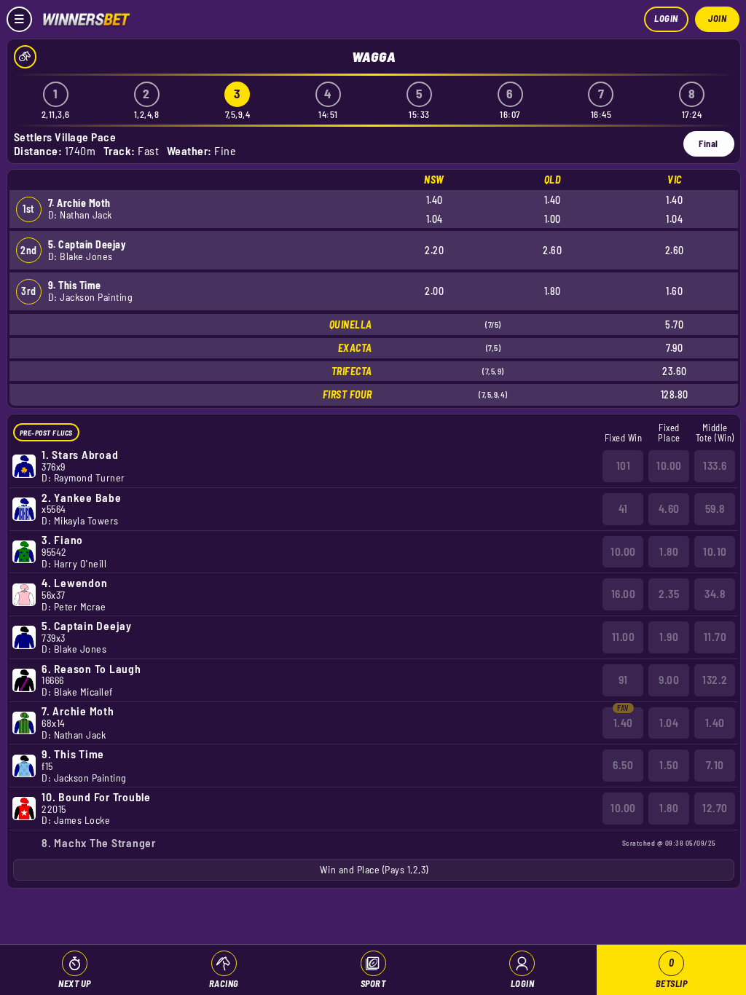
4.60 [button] (669, 508)
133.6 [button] (715, 465)
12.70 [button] (715, 807)
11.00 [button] (623, 636)
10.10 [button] (715, 551)
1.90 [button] (668, 636)
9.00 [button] (669, 679)
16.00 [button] (623, 593)
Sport (373, 983)
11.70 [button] (715, 636)
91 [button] (623, 679)
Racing (224, 983)
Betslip (672, 972)
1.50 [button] (668, 764)
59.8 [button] (715, 508)
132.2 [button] (715, 679)
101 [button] (623, 465)
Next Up (74, 983)
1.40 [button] (623, 722)
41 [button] (623, 508)
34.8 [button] (714, 593)
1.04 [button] (668, 722)
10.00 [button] (669, 465)
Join (717, 18)
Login (666, 18)
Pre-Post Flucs (46, 432)
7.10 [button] (715, 764)
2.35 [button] (669, 593)
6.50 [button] (623, 764)
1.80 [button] (668, 551)
